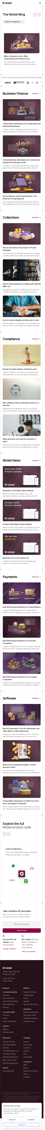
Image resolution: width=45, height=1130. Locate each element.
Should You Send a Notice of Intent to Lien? (20, 369)
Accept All (31, 1120)
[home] (7, 3)
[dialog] (22, 1115)
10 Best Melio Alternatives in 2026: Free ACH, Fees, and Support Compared (21, 802)
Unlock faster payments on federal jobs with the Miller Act (22, 285)
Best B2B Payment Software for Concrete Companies (19, 642)
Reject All (12, 1120)
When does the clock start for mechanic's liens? (19, 440)
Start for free (22, 930)
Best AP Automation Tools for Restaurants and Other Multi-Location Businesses (21, 729)
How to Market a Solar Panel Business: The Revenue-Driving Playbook (20, 197)
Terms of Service (8, 978)
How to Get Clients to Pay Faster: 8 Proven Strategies (19, 249)
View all (35, 93)
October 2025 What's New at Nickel (17, 524)
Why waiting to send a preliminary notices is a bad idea (21, 404)
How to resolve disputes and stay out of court (21, 320)
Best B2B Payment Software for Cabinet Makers (22, 607)
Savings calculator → (10, 949)
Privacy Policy (7, 981)
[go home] (7, 968)
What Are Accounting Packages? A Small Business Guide (19, 766)
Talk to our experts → (29, 951)
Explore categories (12, 22)
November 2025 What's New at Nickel (18, 490)
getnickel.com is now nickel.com (16, 558)
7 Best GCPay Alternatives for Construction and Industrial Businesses (21, 125)
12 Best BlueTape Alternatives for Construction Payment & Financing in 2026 (21, 161)
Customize (21, 1125)
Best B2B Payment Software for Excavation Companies (20, 678)
